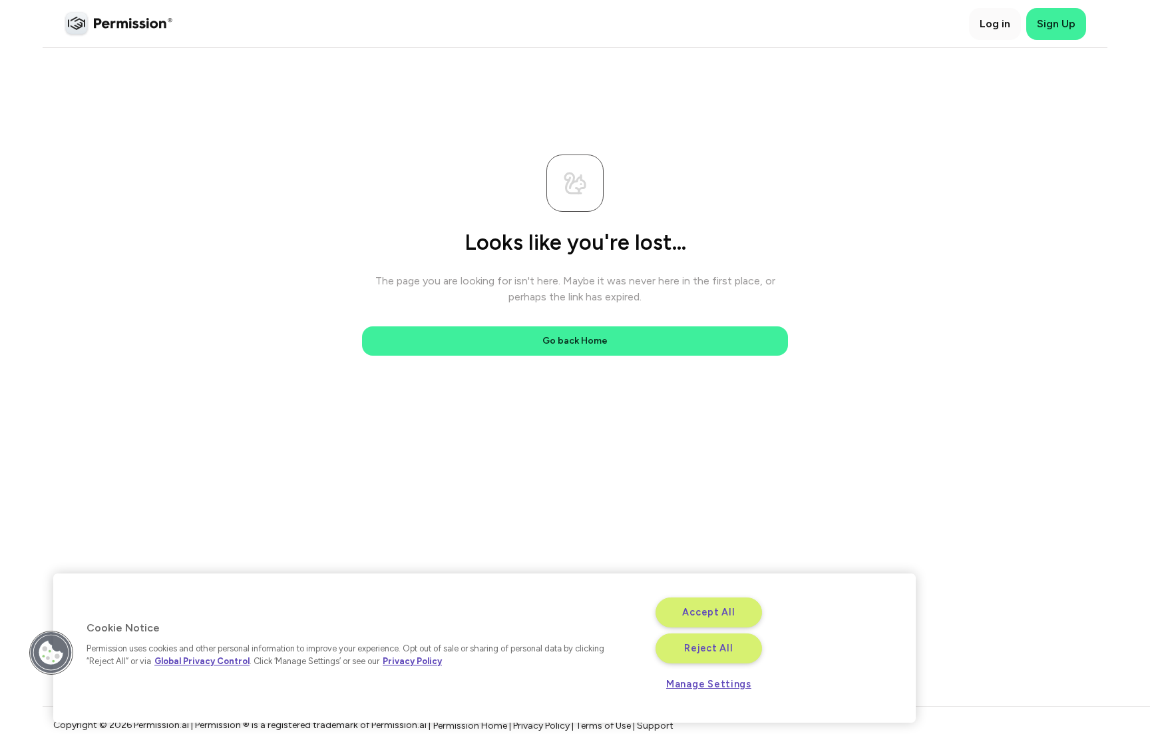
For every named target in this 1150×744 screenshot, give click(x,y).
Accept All (708, 612)
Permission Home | (473, 725)
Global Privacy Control (202, 661)
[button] (51, 652)
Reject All (708, 648)
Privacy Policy (412, 661)
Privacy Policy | (544, 725)
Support (655, 725)
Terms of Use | (606, 725)
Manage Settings (708, 684)
